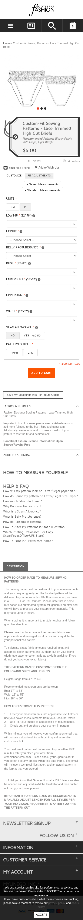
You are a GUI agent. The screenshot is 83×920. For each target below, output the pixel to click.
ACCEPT (41, 914)
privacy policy (56, 903)
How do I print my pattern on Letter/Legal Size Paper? (40, 496)
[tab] (14, 176)
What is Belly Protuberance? (22, 516)
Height (12, 231)
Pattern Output (19, 344)
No (12, 335)
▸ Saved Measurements (43, 184)
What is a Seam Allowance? (22, 511)
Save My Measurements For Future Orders (33, 394)
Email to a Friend (19, 167)
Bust (16, 263)
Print (14, 352)
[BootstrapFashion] (29, 9)
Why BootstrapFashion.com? (22, 506)
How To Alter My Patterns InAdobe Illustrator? (34, 527)
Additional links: (16, 455)
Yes (32, 335)
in (25, 207)
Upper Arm (15, 295)
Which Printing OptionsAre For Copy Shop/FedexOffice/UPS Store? (28, 533)
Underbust (21, 279)
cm (13, 207)
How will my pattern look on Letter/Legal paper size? (40, 491)
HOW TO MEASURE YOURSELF (35, 472)
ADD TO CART (41, 373)
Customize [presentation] (14, 175)
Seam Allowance (20, 327)
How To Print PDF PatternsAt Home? (28, 540)
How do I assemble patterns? (23, 521)
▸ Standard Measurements (42, 190)
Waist (17, 311)
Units (11, 198)
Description (15, 566)
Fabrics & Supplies (17, 406)
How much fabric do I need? (22, 501)
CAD (30, 352)
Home (6, 43)
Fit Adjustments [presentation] (39, 175)
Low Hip (18, 215)
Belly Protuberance (23, 247)
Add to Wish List (49, 167)
